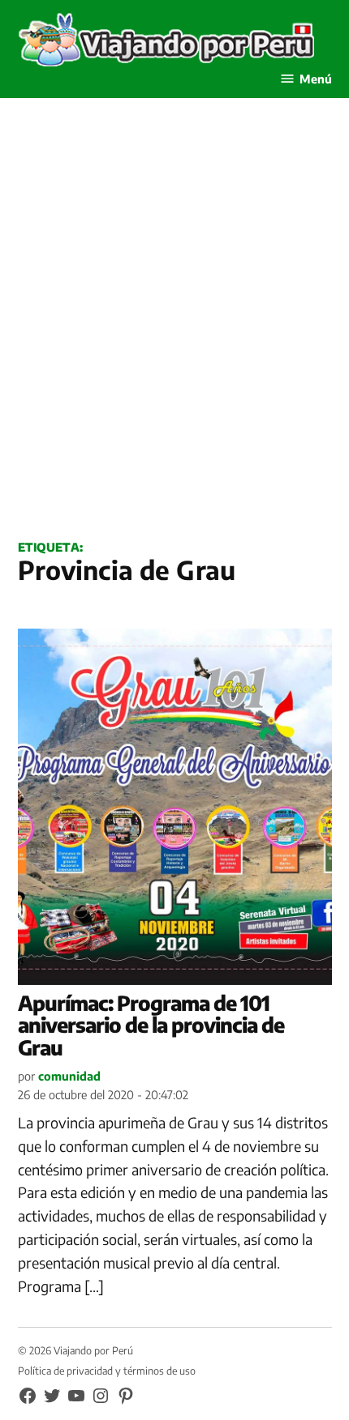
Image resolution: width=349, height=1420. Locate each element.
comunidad (69, 1075)
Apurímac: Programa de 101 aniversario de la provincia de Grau (151, 1025)
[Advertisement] (174, 337)
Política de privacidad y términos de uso (107, 1370)
